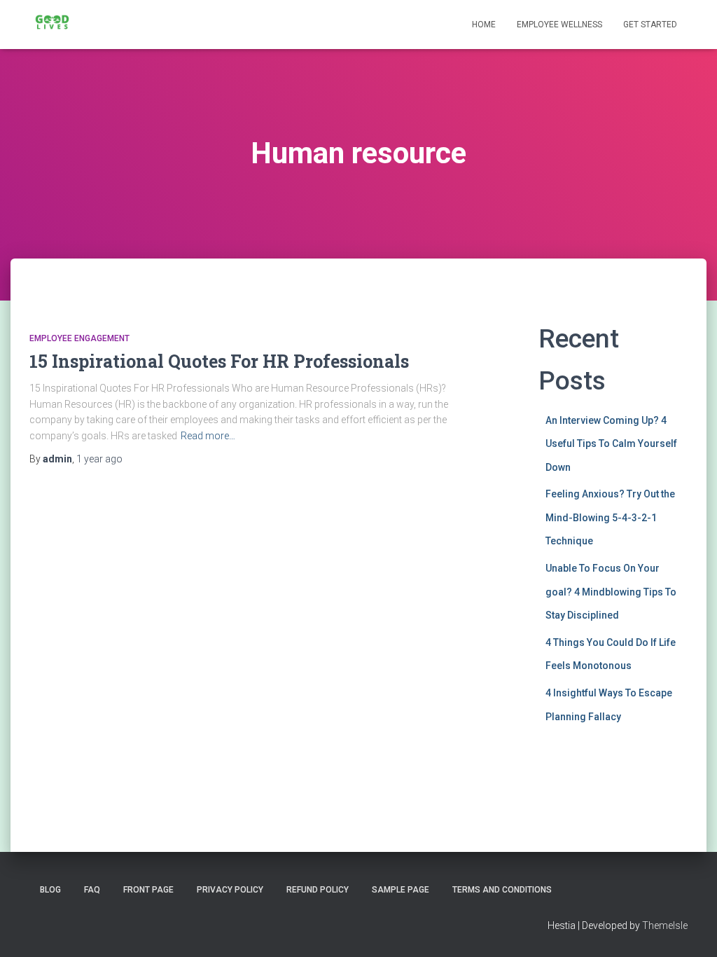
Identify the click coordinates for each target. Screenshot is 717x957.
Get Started (650, 24)
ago (99, 458)
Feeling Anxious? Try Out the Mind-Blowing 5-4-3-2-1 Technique (610, 517)
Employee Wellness (559, 24)
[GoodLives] (52, 24)
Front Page (148, 890)
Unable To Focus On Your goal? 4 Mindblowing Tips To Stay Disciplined (610, 592)
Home (484, 24)
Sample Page (400, 890)
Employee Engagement (79, 338)
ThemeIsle (665, 925)
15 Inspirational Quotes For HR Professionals (219, 361)
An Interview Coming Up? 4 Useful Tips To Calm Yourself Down (611, 444)
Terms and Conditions (502, 890)
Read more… (208, 435)
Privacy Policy (230, 890)
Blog (50, 890)
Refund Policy (317, 890)
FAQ (92, 890)
